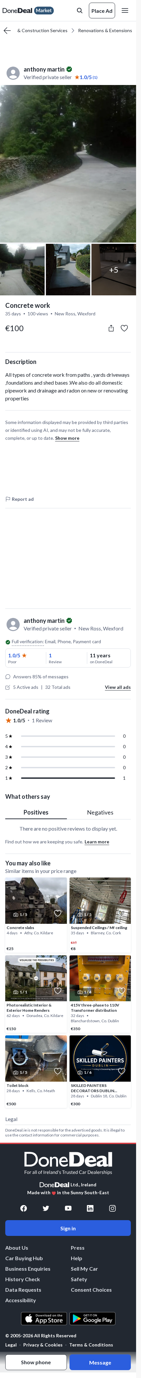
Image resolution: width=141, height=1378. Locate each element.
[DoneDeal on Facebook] (24, 1208)
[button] (68, 164)
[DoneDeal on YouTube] (68, 1208)
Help (76, 1258)
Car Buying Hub (24, 1258)
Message (100, 1362)
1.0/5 (14, 655)
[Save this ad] (124, 328)
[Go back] (7, 30)
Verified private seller (48, 77)
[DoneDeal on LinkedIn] (90, 1208)
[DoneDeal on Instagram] (112, 1208)
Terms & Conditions (91, 1344)
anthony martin (44, 69)
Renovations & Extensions (105, 30)
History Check (22, 1279)
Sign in (68, 1228)
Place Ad (101, 11)
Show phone (36, 1362)
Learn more (97, 841)
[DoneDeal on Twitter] (46, 1208)
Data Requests (23, 1289)
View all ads (118, 687)
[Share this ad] (111, 328)
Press (78, 1247)
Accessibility (20, 1300)
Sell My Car (84, 1268)
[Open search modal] (79, 10)
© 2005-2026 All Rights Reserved (40, 1335)
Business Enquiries (27, 1268)
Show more (67, 438)
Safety (79, 1279)
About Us (16, 1247)
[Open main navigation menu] (126, 10)
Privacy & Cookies (43, 1344)
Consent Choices (91, 1289)
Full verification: (28, 641)
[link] (36, 915)
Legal (11, 1344)
